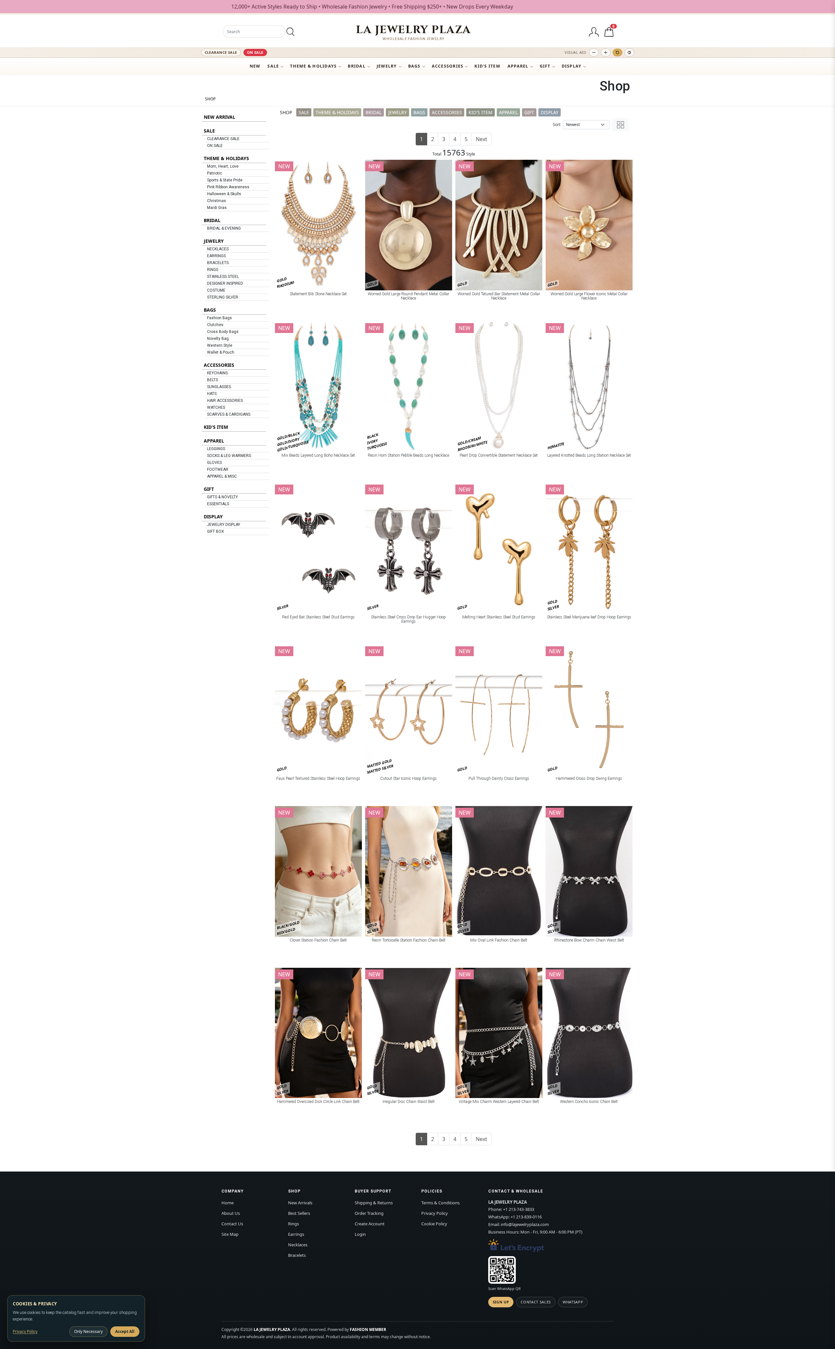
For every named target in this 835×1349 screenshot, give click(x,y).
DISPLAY (572, 66)
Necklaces (297, 1245)
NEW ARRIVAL (219, 117)
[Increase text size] (606, 52)
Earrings (296, 1234)
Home (227, 1203)
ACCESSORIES (448, 66)
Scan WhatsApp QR (504, 1288)
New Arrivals (300, 1203)
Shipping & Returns (374, 1203)
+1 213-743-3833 (518, 1209)
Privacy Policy (434, 1213)
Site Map (230, 1234)
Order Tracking (369, 1213)
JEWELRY (387, 66)
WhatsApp (573, 1301)
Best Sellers (299, 1213)
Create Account (370, 1224)
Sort (556, 124)
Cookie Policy (434, 1224)
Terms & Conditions (440, 1203)
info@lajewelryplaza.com (525, 1224)
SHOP (210, 99)
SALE (273, 66)
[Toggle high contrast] (629, 52)
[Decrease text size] (594, 52)
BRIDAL (356, 66)
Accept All (125, 1331)
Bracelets (297, 1255)
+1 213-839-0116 (526, 1217)
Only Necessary (88, 1331)
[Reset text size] (617, 52)
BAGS (414, 66)
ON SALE (255, 52)
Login (360, 1234)
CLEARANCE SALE (221, 52)
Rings (293, 1224)
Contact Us (232, 1224)
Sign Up (501, 1301)
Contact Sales (536, 1301)
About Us (230, 1213)
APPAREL (518, 66)
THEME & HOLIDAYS (313, 66)
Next (481, 139)
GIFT (545, 66)
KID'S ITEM (487, 66)
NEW (255, 66)
